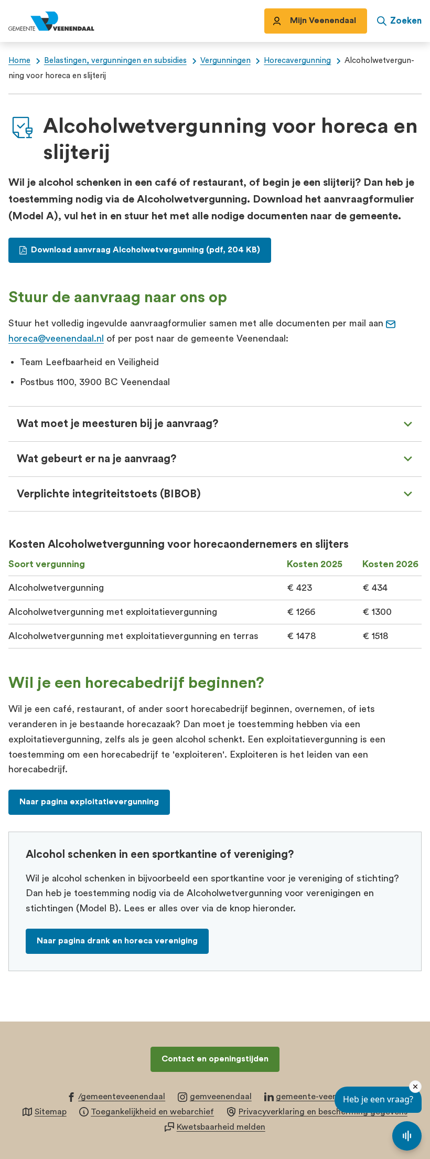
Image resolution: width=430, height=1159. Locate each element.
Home (19, 61)
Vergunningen (225, 61)
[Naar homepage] (62, 21)
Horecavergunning (297, 61)
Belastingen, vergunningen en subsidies (115, 61)
